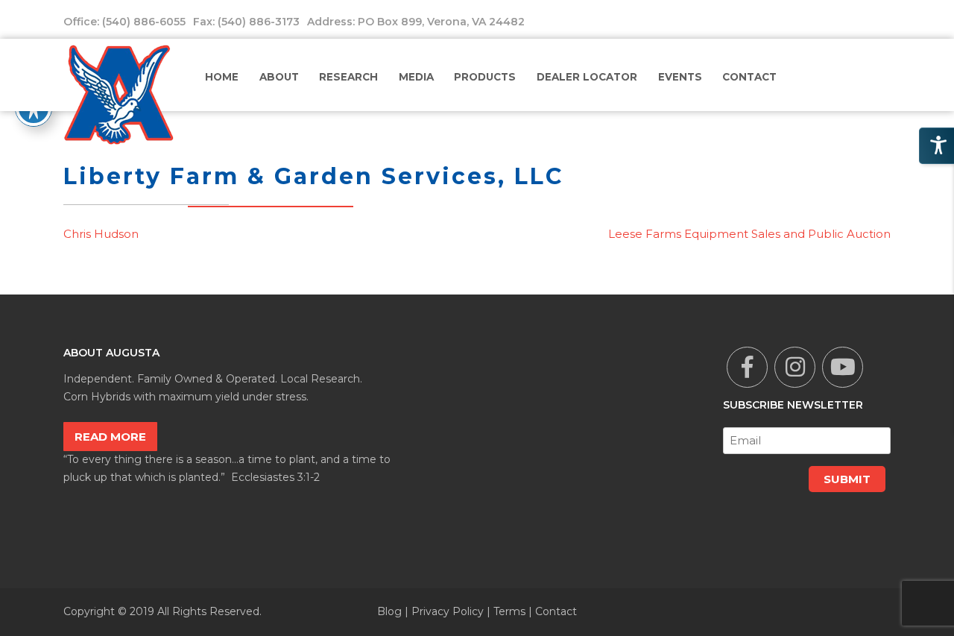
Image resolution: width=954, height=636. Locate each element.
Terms (509, 611)
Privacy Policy (447, 611)
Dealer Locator (587, 77)
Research (348, 77)
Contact (749, 77)
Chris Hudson (101, 234)
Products (485, 77)
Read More (110, 436)
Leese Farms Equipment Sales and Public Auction (749, 234)
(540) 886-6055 (144, 21)
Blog (389, 611)
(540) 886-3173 (259, 21)
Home (221, 77)
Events (680, 77)
